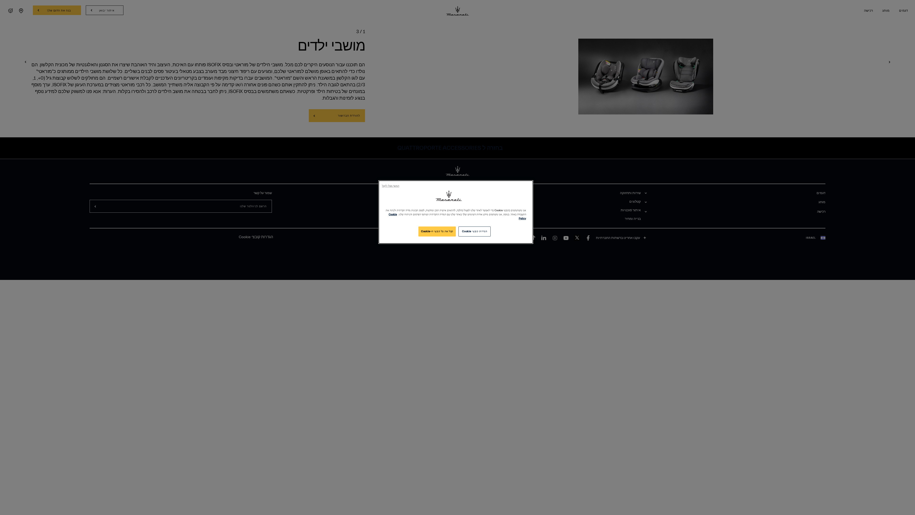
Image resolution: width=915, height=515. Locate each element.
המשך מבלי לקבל (390, 186)
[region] (455, 212)
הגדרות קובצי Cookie (474, 231)
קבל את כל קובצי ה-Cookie (437, 231)
